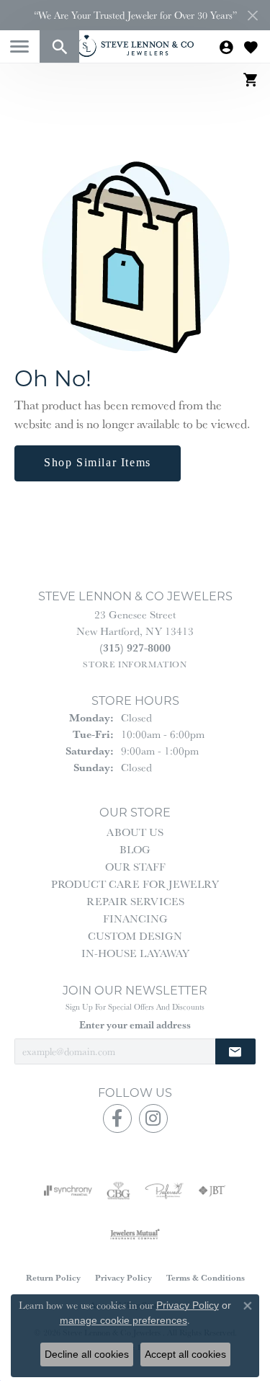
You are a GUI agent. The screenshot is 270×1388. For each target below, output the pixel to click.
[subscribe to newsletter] (235, 1051)
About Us (135, 832)
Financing (135, 918)
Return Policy (53, 1277)
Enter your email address (135, 1025)
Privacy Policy (123, 1277)
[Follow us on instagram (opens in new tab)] (153, 1118)
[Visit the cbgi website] (119, 1190)
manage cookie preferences (123, 1320)
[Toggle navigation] (19, 46)
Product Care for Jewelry (135, 884)
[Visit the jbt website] (211, 1190)
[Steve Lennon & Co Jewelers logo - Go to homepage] (135, 46)
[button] (59, 46)
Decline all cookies (87, 1354)
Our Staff (135, 866)
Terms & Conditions (205, 1277)
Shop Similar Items (97, 462)
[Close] (252, 15)
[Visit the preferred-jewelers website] (164, 1190)
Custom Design (135, 936)
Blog (135, 849)
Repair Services (135, 901)
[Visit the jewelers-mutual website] (135, 1234)
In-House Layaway (135, 953)
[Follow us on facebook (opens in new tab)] (117, 1118)
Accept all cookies (185, 1354)
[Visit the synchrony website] (67, 1190)
